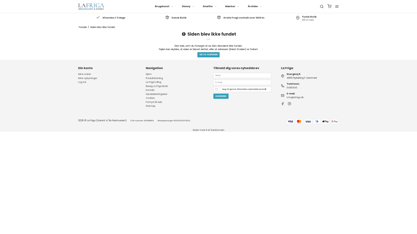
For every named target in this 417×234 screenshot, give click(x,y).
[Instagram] (289, 104)
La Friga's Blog (153, 82)
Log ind (82, 82)
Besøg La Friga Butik (157, 86)
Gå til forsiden (208, 54)
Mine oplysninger (87, 78)
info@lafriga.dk (295, 97)
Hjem (149, 74)
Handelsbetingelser (156, 94)
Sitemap (150, 106)
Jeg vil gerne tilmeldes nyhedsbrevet (243, 89)
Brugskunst (162, 6)
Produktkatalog (154, 78)
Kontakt (150, 90)
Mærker (230, 6)
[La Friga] (91, 6)
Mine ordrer (84, 74)
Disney (186, 6)
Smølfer (208, 6)
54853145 (292, 87)
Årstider (253, 6)
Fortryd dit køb (154, 102)
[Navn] (242, 75)
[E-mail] (242, 82)
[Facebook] (282, 104)
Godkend (220, 96)
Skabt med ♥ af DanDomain (208, 130)
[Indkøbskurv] (329, 6)
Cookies (150, 98)
